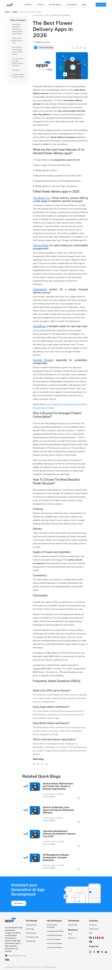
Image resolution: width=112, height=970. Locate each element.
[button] (90, 937)
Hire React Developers (54, 935)
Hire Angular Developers (55, 931)
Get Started (18, 903)
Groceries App (31, 933)
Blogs (84, 4)
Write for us (72, 938)
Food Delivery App (32, 937)
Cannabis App (30, 941)
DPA (90, 933)
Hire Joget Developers (54, 947)
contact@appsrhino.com (15, 955)
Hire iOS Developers (54, 939)
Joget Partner (72, 925)
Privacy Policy (94, 929)
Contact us (92, 925)
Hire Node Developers (54, 943)
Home (7, 12)
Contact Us (101, 4)
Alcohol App (30, 929)
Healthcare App (31, 925)
